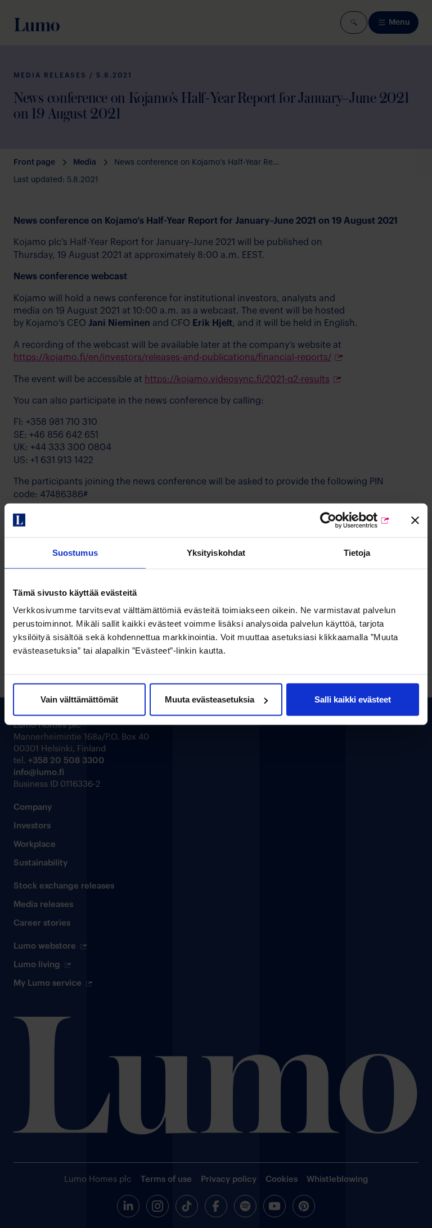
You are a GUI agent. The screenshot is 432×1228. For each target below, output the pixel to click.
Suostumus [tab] (75, 552)
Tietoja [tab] (357, 552)
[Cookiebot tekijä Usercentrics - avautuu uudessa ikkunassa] (341, 519)
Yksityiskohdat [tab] (216, 552)
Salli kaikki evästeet (352, 699)
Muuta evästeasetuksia (209, 699)
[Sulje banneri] (415, 520)
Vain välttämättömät (79, 699)
